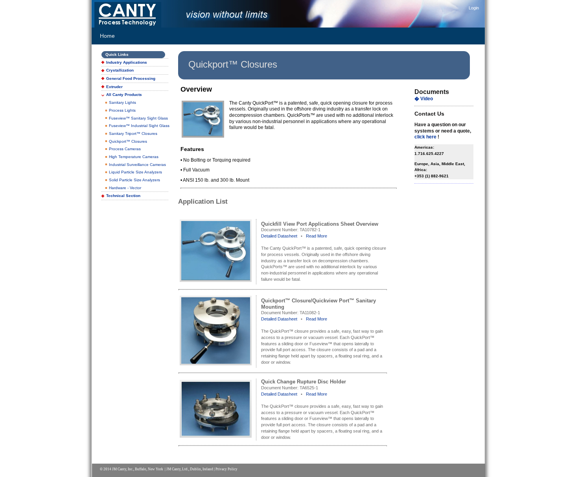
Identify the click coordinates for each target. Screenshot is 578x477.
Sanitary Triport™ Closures (133, 133)
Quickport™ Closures (128, 141)
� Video (423, 98)
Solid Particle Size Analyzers (134, 180)
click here (425, 137)
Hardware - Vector (125, 188)
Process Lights (122, 110)
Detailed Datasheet (279, 236)
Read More (316, 236)
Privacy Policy (226, 469)
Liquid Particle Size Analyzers (135, 172)
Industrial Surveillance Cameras (137, 164)
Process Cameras (125, 149)
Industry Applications (126, 62)
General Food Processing (130, 78)
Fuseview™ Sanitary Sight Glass (138, 118)
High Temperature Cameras (133, 157)
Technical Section (123, 195)
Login (474, 8)
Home (107, 36)
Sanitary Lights (122, 102)
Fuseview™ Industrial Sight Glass (139, 125)
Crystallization (120, 70)
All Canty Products (124, 94)
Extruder (114, 87)
